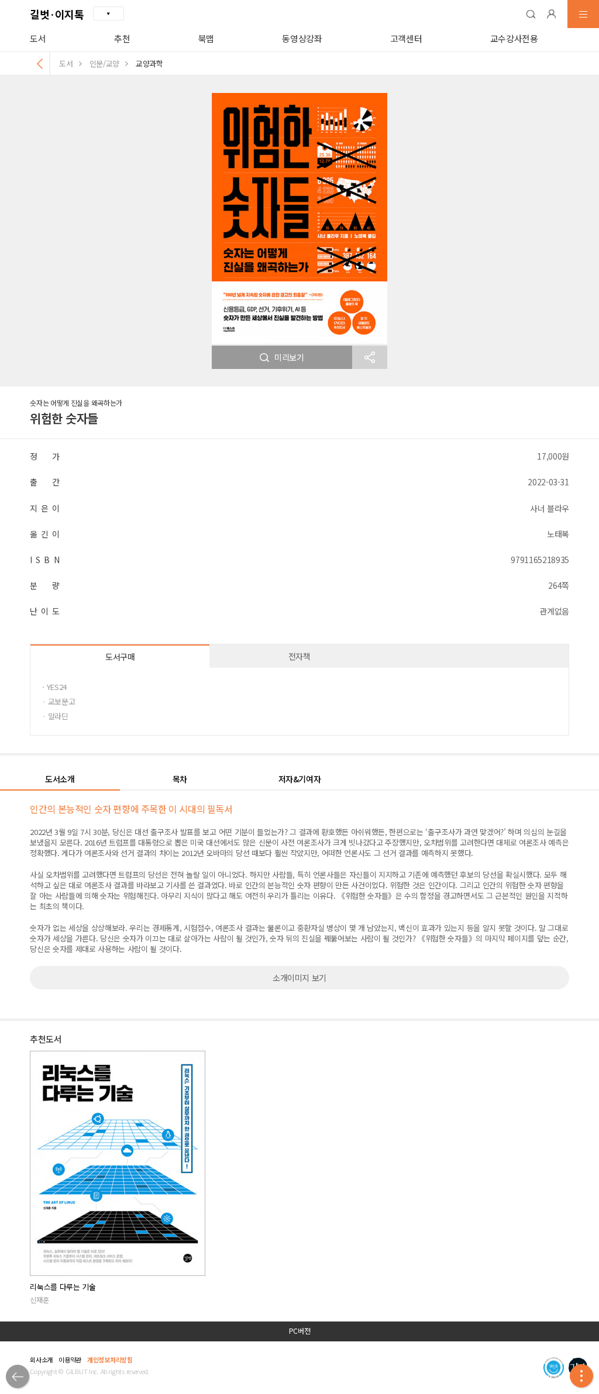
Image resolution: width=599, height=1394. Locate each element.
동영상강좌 (302, 38)
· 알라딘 (55, 716)
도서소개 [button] (60, 779)
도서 (38, 38)
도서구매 (120, 657)
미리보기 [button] (289, 357)
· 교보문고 (58, 701)
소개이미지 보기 (299, 978)
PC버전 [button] (300, 1330)
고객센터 (406, 38)
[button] (530, 14)
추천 (122, 38)
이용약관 (69, 1359)
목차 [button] (180, 779)
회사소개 (41, 1359)
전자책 (299, 656)
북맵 (206, 38)
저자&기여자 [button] (299, 779)
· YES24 (54, 686)
